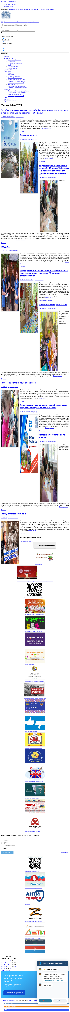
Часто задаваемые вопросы (16, 81)
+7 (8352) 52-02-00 (10, 4)
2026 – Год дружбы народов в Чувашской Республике (34, 614)
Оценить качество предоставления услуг (32, 871)
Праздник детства (28, 135)
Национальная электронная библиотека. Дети (33, 938)
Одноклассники (10, 1006)
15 (6, 964)
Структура (11, 61)
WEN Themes (33, 1000)
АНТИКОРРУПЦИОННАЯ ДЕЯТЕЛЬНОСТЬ (33, 888)
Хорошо (5, 842)
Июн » (8, 970)
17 (10, 964)
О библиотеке (8, 58)
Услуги (10, 73)
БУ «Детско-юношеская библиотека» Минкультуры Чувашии (20, 22)
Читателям (7, 71)
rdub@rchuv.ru (8, 6)
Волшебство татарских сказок (53, 305)
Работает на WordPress (8, 1000)
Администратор (19, 117)
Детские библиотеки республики (18, 91)
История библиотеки (14, 60)
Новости (22, 131)
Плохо (4, 848)
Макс (7, 1009)
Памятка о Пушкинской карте (17, 87)
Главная (6, 56)
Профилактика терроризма (16, 86)
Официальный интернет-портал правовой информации (34, 681)
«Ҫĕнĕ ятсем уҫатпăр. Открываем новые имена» (33, 748)
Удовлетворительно (8, 845)
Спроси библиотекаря (15, 78)
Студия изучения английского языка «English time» (34, 781)
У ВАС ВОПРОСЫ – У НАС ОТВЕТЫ (32, 798)
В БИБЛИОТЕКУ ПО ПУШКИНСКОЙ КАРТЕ (33, 631)
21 (4, 966)
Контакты (7, 99)
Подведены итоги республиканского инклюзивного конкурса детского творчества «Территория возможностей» (44, 273)
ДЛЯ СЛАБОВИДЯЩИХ (46, 545)
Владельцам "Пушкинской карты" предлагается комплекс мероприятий (31, 9)
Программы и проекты (15, 63)
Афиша (6, 97)
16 (8, 964)
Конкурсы (11, 74)
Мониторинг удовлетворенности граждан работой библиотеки (35, 597)
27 (1, 968)
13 (1, 964)
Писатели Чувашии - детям (29, 664)
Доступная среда (13, 66)
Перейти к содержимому (8, 1)
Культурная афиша (10, 101)
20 (1, 966)
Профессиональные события (17, 92)
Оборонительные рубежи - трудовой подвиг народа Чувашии (35, 698)
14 (4, 964)
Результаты (64, 852)
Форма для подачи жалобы (16, 79)
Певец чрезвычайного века (13, 514)
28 (4, 968)
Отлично (5, 840)
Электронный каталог (38, 564)
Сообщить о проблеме (14, 993)
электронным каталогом (53, 980)
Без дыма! (5, 247)
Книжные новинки (14, 76)
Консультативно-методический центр (31, 764)
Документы (8, 70)
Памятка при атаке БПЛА (16, 83)
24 (10, 966)
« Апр (2, 970)
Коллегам (7, 89)
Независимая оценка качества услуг (31, 731)
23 (8, 966)
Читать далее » (46, 128)
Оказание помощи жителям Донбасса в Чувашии (33, 921)
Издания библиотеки (14, 94)
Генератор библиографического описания (32, 954)
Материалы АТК (13, 84)
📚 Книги (45, 1001)
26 (15, 966)
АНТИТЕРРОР (27, 904)
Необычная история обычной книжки (18, 383)
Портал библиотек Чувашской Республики (32, 831)
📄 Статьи (60, 1001)
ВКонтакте (9, 1003)
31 (10, 968)
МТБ (9, 65)
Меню (5, 53)
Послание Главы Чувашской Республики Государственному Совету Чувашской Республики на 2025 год (35, 581)
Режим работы (12, 68)
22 (6, 966)
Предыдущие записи (26, 541)
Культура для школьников (29, 714)
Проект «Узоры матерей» (29, 814)
